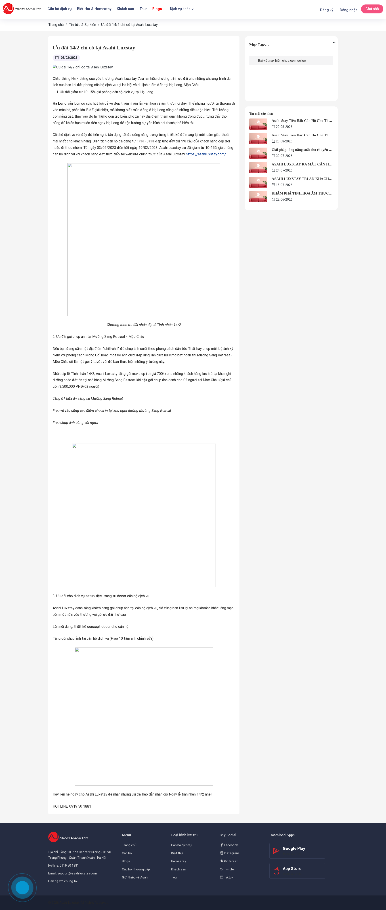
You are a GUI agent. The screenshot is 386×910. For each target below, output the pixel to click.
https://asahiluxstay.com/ (206, 154)
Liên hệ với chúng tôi (63, 881)
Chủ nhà (372, 9)
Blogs (157, 9)
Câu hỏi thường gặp (136, 869)
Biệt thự (177, 853)
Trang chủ (129, 845)
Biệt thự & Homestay (94, 9)
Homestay (178, 861)
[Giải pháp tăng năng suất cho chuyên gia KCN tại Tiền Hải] (258, 153)
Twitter (229, 869)
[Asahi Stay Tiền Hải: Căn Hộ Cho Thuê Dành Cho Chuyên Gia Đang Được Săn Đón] (258, 124)
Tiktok (228, 877)
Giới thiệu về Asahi (135, 877)
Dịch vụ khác (180, 9)
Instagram (231, 853)
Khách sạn (125, 9)
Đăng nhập (348, 10)
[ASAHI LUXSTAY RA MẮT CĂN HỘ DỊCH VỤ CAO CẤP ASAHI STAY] (258, 167)
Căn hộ (127, 853)
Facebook (230, 845)
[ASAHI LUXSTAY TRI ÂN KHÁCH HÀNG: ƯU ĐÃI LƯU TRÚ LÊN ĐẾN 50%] (258, 182)
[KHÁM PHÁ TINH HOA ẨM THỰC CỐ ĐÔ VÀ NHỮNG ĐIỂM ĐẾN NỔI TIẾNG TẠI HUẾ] (258, 196)
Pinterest (230, 861)
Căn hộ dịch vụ (60, 9)
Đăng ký (326, 10)
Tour (143, 9)
